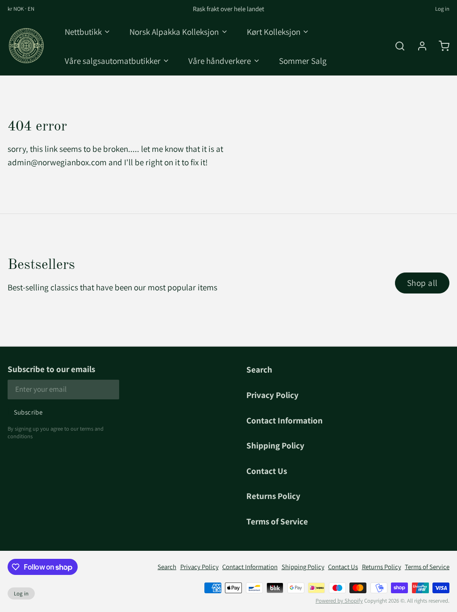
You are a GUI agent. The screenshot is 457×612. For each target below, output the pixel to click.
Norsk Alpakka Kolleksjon (174, 31)
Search (259, 369)
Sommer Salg (303, 60)
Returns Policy (273, 495)
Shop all (422, 282)
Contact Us (266, 470)
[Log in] (418, 46)
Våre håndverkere (219, 60)
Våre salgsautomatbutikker (113, 60)
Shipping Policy (275, 445)
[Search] (396, 46)
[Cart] (440, 46)
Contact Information (284, 420)
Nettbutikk (83, 31)
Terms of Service (277, 521)
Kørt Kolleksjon (273, 31)
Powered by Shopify (339, 600)
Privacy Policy (272, 394)
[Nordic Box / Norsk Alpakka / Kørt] (27, 46)
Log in (442, 9)
